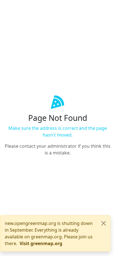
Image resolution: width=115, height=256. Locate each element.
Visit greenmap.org (41, 243)
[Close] (103, 223)
